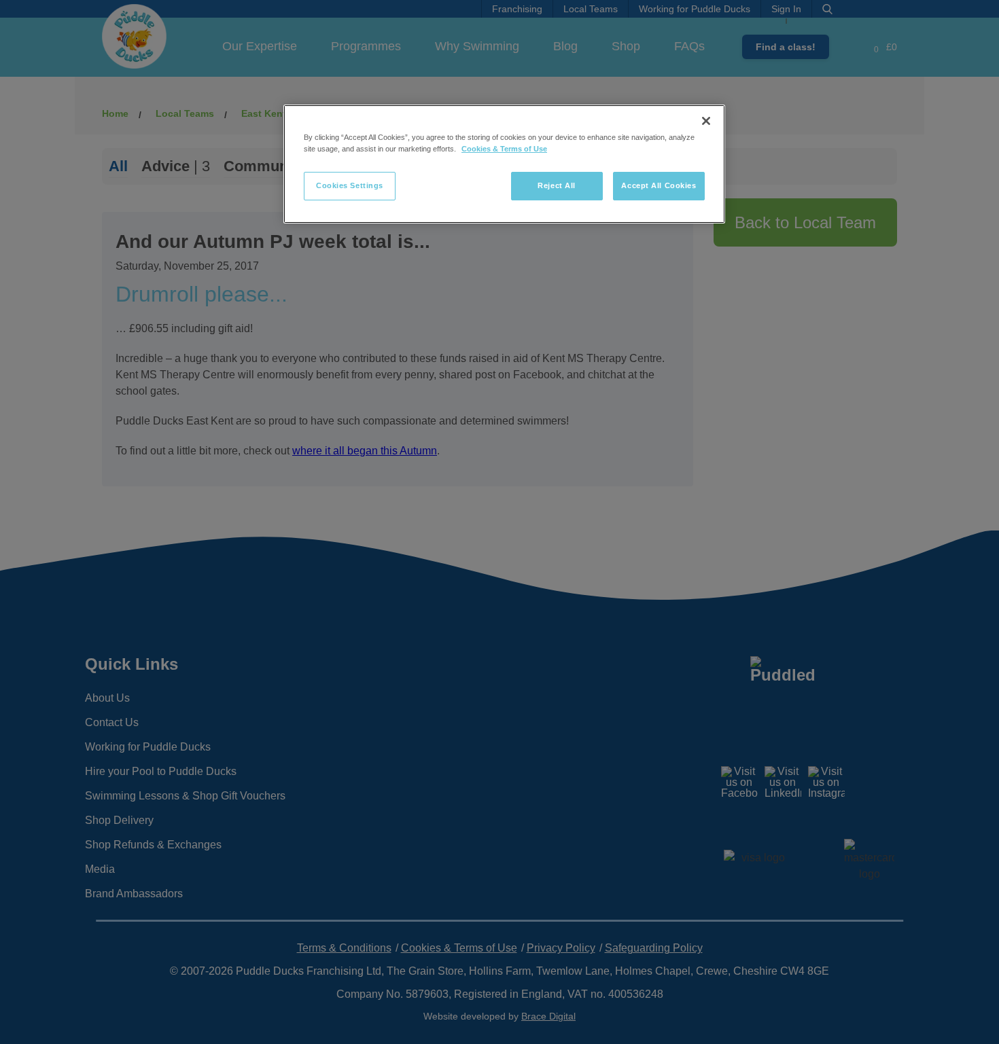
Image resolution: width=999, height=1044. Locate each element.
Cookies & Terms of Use (504, 149)
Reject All (557, 185)
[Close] (706, 121)
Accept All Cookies (658, 185)
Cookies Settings (349, 185)
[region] (504, 164)
